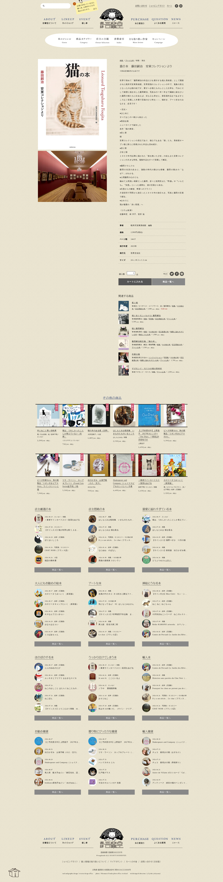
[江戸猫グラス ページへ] (92, 775)
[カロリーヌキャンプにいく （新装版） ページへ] (38, 606)
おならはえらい (51, 624)
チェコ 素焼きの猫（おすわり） (167, 752)
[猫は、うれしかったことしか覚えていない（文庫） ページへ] (146, 522)
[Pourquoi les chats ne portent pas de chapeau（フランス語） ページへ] (146, 690)
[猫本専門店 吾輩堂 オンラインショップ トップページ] (111, 847)
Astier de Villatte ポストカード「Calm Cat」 (172, 773)
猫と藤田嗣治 (138, 328)
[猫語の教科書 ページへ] (38, 563)
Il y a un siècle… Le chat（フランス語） (116, 540)
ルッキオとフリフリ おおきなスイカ (61, 678)
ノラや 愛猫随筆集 (108, 688)
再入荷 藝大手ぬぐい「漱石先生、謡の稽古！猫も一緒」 (70, 773)
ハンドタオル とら (107, 762)
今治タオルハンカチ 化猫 (110, 783)
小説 (99, 434)
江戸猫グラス (104, 773)
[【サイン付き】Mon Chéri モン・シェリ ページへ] (146, 596)
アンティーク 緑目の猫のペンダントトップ (171, 783)
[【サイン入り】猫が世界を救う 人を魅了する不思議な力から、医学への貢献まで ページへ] (38, 532)
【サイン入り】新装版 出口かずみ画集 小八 (172, 550)
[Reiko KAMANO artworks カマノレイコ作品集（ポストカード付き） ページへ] (146, 627)
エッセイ (40, 437)
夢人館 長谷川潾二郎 (108, 624)
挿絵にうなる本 (144, 335)
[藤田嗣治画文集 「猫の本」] (123, 345)
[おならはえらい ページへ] (38, 627)
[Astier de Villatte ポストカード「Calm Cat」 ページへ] (146, 775)
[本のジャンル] (64, 41)
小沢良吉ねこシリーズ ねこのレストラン (170, 614)
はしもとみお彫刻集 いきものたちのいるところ (120, 520)
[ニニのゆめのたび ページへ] (38, 670)
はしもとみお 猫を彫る (109, 530)
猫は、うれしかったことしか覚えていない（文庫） (73, 434)
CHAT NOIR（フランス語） (57, 550)
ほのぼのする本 (44, 657)
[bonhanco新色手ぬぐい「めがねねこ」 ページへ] (38, 785)
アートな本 (129, 60)
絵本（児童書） (176, 489)
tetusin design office (86, 873)
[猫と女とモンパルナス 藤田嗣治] (123, 319)
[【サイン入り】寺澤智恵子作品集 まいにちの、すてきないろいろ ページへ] (92, 616)
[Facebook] (176, 6)
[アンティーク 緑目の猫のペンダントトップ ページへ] (146, 785)
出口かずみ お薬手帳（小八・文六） (61, 752)
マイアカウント (116, 861)
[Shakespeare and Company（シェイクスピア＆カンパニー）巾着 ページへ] (38, 765)
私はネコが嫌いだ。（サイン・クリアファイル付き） (122, 709)
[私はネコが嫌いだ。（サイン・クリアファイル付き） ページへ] (92, 711)
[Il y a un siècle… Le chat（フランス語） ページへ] (92, 542)
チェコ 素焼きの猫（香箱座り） (167, 762)
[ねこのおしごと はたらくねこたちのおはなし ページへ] (38, 690)
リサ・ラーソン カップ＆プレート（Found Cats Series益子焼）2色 (73, 483)
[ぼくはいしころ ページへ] (38, 542)
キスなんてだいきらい (54, 614)
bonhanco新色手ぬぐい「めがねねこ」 (61, 783)
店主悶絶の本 (140, 309)
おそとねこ (103, 699)
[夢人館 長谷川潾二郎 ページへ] (92, 627)
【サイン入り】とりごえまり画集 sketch (63, 709)
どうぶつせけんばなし (162, 561)
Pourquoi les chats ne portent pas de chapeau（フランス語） (178, 688)
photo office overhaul (120, 873)
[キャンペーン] (158, 41)
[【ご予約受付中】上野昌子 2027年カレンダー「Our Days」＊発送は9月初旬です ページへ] (38, 744)
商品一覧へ (168, 282)
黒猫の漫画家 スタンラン (110, 561)
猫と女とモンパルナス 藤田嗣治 (146, 316)
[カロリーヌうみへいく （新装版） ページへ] (38, 596)
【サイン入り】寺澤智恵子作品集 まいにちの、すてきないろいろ (128, 614)
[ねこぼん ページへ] (38, 701)
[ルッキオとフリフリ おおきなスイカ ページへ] (38, 680)
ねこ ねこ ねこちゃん (161, 604)
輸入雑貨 (147, 731)
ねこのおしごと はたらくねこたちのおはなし (65, 688)
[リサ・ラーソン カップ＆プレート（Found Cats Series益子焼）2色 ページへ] (92, 754)
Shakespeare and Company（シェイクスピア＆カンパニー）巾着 (123, 483)
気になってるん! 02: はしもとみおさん (116, 604)
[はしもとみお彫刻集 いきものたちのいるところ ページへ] (92, 522)
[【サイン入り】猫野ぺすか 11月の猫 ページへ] (146, 542)
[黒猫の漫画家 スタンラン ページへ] (92, 563)
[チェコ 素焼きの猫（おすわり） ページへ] (146, 754)
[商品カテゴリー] (84, 41)
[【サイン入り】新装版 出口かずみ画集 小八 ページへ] (146, 552)
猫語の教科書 (51, 561)
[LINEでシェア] (181, 273)
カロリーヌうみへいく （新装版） (60, 594)
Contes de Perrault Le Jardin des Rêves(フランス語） (175, 635)
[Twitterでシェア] (171, 273)
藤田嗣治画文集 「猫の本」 (144, 341)
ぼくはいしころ (51, 540)
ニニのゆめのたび (52, 668)
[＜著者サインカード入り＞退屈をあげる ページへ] (38, 522)
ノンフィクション (155, 357)
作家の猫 (136, 354)
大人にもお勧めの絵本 (48, 583)
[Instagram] (180, 6)
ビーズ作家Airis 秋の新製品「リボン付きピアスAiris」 (174, 434)
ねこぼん (49, 699)
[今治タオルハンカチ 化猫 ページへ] (92, 785)
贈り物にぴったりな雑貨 (103, 731)
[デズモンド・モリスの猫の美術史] (123, 370)
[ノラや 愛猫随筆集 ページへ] (92, 690)
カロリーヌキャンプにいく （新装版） (62, 604)
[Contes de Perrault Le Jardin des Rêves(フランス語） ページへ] (146, 637)
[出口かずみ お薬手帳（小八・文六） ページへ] (38, 754)
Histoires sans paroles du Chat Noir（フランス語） (174, 678)
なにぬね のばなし (107, 550)
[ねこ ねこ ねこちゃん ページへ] (146, 606)
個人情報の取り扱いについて (93, 861)
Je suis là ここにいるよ (109, 678)
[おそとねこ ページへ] (92, 701)
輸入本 (146, 657)
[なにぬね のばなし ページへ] (92, 552)
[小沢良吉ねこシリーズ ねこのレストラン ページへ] (146, 616)
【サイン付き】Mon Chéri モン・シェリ (170, 594)
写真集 (151, 319)
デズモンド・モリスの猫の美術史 (147, 369)
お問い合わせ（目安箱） (151, 861)
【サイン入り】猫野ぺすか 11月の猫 (169, 540)
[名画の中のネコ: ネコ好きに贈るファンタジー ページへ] (92, 596)
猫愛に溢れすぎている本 (149, 360)
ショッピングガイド (70, 861)
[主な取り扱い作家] (138, 41)
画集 (121, 60)
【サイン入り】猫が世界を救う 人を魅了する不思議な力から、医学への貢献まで (80, 530)
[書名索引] (119, 41)
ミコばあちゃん (51, 635)
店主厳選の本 (164, 332)
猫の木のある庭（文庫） (98, 431)
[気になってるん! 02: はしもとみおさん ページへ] (92, 606)
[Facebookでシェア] (176, 273)
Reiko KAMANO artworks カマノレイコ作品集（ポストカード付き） (183, 624)
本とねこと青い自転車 (47, 431)
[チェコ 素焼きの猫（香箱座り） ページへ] (146, 765)
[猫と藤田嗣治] (123, 332)
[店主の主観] (102, 41)
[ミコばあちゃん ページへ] (38, 637)
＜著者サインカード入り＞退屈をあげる (62, 520)
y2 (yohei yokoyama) (154, 873)
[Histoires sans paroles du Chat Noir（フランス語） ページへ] (146, 680)
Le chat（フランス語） (109, 635)
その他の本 (153, 332)
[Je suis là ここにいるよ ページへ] (92, 680)
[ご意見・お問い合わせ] (14, 876)
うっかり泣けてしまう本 (103, 657)
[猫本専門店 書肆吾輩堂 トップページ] (111, 27)
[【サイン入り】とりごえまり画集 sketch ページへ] (38, 711)
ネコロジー (58, 527)
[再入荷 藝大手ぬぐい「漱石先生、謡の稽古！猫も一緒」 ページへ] (38, 775)
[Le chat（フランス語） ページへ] (92, 637)
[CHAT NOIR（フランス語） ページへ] (38, 552)
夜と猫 (135, 303)
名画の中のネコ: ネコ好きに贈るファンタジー (119, 594)
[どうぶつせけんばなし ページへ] (146, 563)
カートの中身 (131, 861)
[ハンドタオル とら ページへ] (92, 765)
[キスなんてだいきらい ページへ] (38, 616)
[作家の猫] (123, 357)
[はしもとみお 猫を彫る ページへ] (92, 532)
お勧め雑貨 (41, 731)
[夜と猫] (123, 306)
